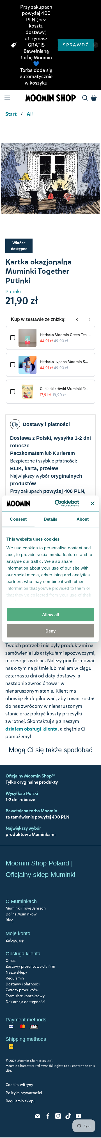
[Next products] (89, 319)
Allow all (50, 614)
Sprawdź (76, 45)
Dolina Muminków (21, 914)
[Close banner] (93, 503)
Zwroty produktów (22, 990)
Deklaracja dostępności (25, 1002)
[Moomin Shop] (50, 98)
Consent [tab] (18, 518)
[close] (95, 45)
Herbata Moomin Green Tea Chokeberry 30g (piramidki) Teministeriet (65, 334)
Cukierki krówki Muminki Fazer (65, 388)
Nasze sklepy (16, 972)
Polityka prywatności (24, 1093)
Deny (50, 631)
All (30, 114)
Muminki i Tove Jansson (26, 908)
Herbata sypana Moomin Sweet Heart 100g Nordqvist (65, 361)
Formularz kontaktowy (25, 996)
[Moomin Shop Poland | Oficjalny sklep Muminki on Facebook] (48, 1117)
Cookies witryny (19, 1084)
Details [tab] (51, 518)
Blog (9, 920)
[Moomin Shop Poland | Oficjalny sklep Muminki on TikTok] (68, 1117)
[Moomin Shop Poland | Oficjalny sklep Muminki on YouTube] (78, 1117)
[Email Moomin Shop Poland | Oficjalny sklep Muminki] (38, 1117)
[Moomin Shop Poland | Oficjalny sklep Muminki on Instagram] (58, 1117)
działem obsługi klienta (31, 729)
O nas (10, 960)
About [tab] (83, 518)
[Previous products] (77, 319)
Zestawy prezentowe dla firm (30, 966)
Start (11, 114)
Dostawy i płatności (23, 984)
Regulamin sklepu (21, 1101)
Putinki (13, 291)
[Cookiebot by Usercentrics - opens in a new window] (58, 503)
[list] (50, 181)
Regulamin (15, 978)
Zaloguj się (15, 940)
